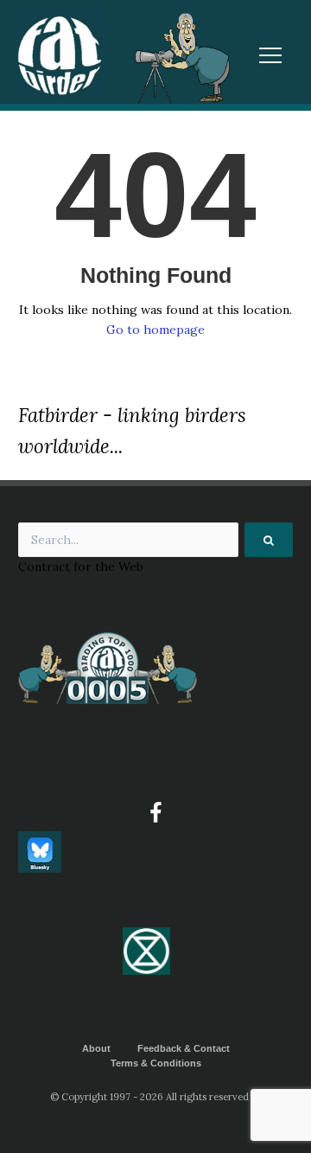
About (96, 1048)
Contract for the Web (80, 566)
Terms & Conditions (156, 1063)
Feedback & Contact (183, 1048)
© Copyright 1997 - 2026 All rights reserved (149, 1097)
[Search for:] (155, 539)
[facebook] (155, 813)
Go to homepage (155, 329)
